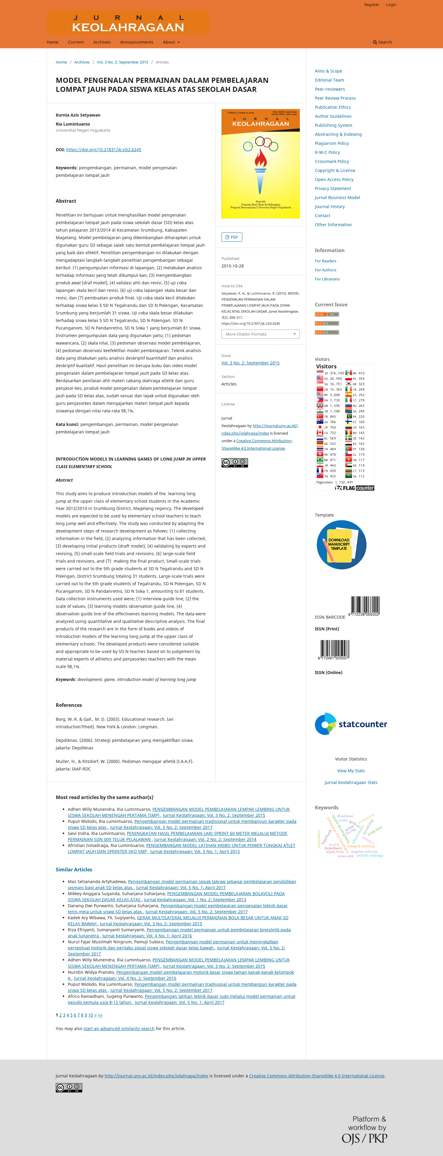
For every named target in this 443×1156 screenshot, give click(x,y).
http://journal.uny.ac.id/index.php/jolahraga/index (156, 1076)
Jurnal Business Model (337, 197)
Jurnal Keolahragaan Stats (351, 782)
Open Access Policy (334, 179)
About (169, 42)
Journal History (330, 206)
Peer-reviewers (330, 89)
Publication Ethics (333, 107)
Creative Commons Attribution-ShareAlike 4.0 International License (317, 1076)
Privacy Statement (333, 188)
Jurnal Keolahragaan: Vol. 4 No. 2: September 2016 (125, 978)
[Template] (342, 571)
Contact (322, 215)
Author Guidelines (333, 116)
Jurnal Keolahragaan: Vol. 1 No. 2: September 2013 (195, 899)
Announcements (136, 42)
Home (52, 42)
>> (100, 1015)
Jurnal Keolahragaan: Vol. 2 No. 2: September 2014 (205, 839)
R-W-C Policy (327, 152)
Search (384, 42)
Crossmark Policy (332, 161)
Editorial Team (329, 80)
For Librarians (327, 279)
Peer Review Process (335, 98)
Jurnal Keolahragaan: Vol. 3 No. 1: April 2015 (195, 851)
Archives (102, 42)
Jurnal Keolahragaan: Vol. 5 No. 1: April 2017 (181, 887)
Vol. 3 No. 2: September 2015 (122, 62)
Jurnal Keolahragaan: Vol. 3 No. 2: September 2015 (214, 815)
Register (371, 4)
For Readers (325, 261)
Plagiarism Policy (332, 143)
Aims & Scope (328, 71)
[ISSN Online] (333, 661)
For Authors (325, 270)
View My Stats (351, 770)
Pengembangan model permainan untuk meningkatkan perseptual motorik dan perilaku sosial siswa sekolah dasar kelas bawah (173, 945)
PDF (234, 237)
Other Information (333, 224)
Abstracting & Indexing (338, 134)
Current (76, 42)
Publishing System (333, 125)
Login (391, 4)
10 (90, 1015)
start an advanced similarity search (119, 1028)
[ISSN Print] (364, 617)
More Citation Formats (246, 334)
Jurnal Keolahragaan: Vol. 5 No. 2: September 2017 (161, 827)
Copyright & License (335, 170)
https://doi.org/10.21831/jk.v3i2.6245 (103, 149)
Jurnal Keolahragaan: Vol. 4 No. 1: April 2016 (147, 936)
